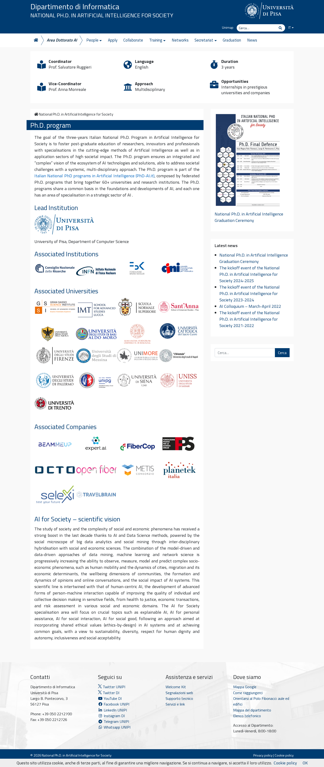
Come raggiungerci (248, 693)
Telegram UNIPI (116, 721)
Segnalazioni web (179, 693)
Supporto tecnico (179, 698)
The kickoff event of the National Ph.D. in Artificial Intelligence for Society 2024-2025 (249, 274)
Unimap (227, 27)
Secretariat (203, 40)
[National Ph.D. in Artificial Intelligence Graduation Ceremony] (248, 162)
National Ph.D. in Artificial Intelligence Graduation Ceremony (249, 217)
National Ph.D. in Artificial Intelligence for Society (101, 15)
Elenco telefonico (247, 716)
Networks (180, 40)
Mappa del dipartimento (252, 710)
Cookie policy (284, 755)
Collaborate (133, 40)
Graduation (232, 40)
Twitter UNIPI (113, 687)
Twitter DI (110, 693)
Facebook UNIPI (116, 704)
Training (155, 40)
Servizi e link (175, 704)
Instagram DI (114, 716)
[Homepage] (35, 40)
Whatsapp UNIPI (116, 727)
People (92, 40)
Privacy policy (263, 755)
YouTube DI (113, 698)
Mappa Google (244, 687)
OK (305, 763)
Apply (112, 40)
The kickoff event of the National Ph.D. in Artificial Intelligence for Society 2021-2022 (249, 319)
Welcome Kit (176, 687)
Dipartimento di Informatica (74, 6)
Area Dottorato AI (62, 40)
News (252, 40)
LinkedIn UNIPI (115, 710)
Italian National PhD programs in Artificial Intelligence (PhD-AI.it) (94, 176)
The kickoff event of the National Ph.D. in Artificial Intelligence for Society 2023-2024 (249, 293)
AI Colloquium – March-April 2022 (250, 306)
